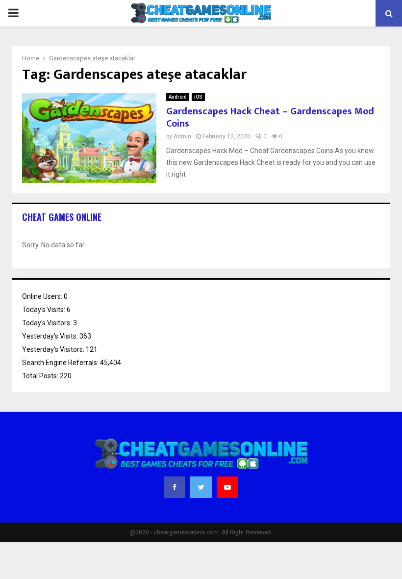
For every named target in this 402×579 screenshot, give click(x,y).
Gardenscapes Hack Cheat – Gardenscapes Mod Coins (270, 117)
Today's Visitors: (47, 323)
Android (178, 97)
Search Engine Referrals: (61, 363)
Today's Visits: (44, 310)
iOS (198, 97)
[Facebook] (174, 487)
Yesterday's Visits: (50, 336)
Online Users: (43, 296)
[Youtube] (227, 487)
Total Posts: (41, 376)
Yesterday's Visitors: (54, 349)
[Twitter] (201, 487)
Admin (182, 136)
